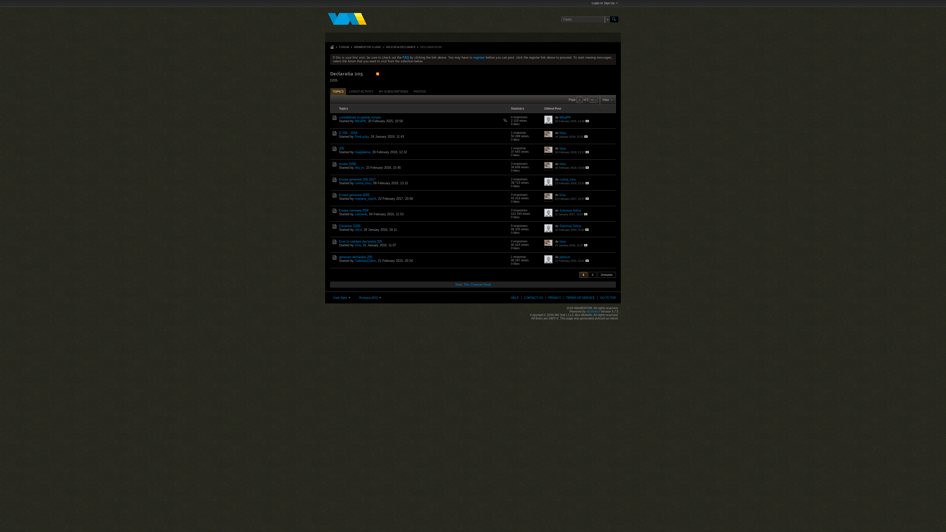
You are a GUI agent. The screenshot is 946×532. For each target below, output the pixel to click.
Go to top (608, 297)
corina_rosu (363, 183)
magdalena (362, 152)
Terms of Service (580, 297)
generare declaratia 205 (355, 257)
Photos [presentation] (420, 91)
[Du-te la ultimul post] (587, 121)
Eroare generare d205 (354, 195)
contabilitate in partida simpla (360, 117)
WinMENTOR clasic (367, 47)
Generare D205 (349, 226)
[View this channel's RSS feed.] (377, 74)
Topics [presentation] (338, 91)
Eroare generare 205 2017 (357, 179)
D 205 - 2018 (348, 133)
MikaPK (360, 121)
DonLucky (362, 136)
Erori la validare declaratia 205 (360, 241)
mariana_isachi (365, 198)
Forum (344, 47)
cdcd (358, 230)
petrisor (564, 257)
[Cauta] (614, 19)
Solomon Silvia (570, 210)
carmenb (361, 214)
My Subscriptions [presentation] (393, 91)
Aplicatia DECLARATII (400, 47)
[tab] (338, 91)
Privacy (554, 297)
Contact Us (533, 297)
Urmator (607, 275)
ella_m (359, 167)
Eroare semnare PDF (354, 210)
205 (341, 148)
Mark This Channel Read (473, 284)
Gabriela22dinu (365, 261)
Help (515, 297)
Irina (562, 133)
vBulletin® (593, 311)
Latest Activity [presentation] (361, 91)
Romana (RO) (369, 297)
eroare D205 (347, 164)
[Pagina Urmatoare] (595, 99)
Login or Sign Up (603, 3)
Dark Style (340, 297)
